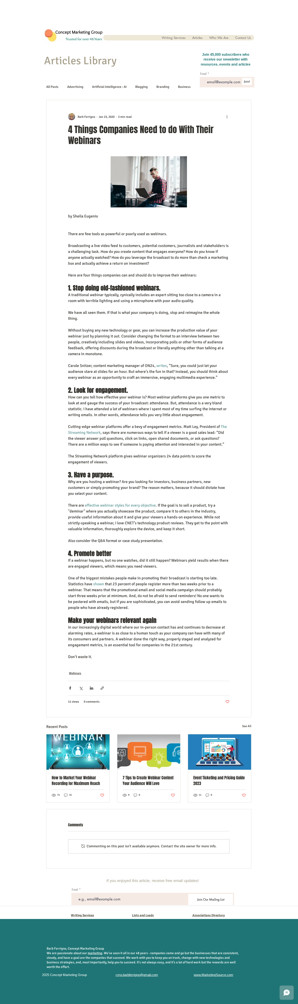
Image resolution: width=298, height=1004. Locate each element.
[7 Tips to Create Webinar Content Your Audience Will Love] (148, 752)
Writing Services (82, 915)
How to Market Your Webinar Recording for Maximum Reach (76, 780)
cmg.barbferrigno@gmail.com (137, 975)
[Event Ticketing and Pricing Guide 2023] (219, 752)
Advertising (75, 87)
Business (184, 87)
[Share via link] (102, 688)
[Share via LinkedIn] (91, 688)
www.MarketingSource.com (213, 975)
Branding (162, 87)
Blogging (141, 87)
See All (246, 726)
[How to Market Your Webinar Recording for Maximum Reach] (78, 752)
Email (75, 889)
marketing (95, 953)
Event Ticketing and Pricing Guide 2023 (219, 780)
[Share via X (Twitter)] (81, 688)
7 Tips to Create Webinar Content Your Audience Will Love (148, 780)
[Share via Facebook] (70, 688)
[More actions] (226, 116)
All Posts (52, 87)
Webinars (75, 673)
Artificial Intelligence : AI (109, 87)
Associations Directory (208, 915)
